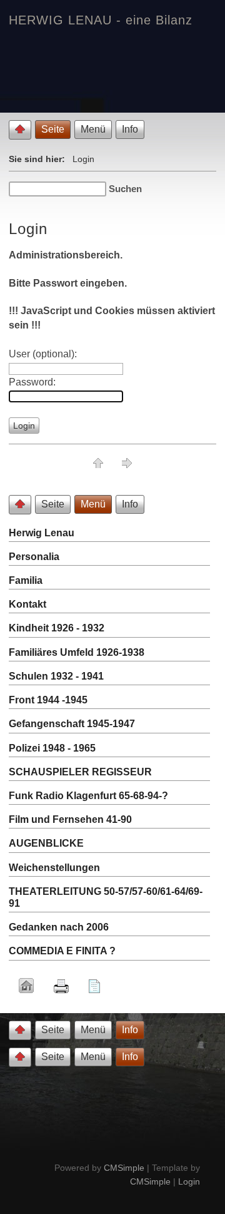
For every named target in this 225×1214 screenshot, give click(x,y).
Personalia (34, 556)
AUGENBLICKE (46, 843)
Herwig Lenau (41, 533)
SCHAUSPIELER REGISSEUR (80, 772)
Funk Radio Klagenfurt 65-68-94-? (88, 795)
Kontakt (27, 604)
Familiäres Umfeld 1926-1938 (76, 652)
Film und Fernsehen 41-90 (70, 819)
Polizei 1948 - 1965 (52, 748)
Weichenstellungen (54, 867)
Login (189, 1181)
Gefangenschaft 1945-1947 (72, 723)
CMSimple (124, 1168)
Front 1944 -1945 (48, 700)
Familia (25, 580)
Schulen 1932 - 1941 (56, 676)
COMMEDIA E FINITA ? (62, 951)
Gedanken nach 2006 (59, 927)
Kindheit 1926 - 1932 (56, 628)
